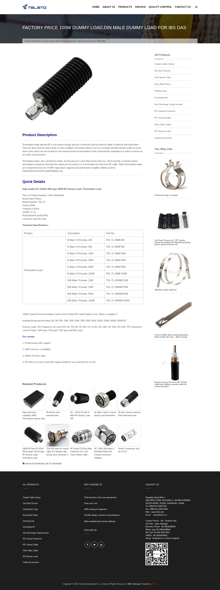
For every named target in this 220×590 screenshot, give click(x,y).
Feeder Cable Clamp (164, 64)
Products (125, 7)
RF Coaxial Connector (164, 111)
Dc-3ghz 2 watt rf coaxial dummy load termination (105, 414)
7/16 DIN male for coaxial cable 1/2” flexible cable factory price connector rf (57, 451)
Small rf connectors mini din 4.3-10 (128, 450)
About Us (109, 7)
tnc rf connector (53, 463)
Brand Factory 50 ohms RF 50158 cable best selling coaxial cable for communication (170, 384)
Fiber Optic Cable (162, 124)
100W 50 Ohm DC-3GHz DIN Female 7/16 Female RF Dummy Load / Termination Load (33, 453)
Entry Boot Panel (162, 84)
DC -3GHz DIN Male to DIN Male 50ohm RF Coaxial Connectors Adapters (104, 453)
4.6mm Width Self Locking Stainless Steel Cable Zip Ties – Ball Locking (171, 336)
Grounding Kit (160, 97)
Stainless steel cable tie (165, 290)
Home (96, 7)
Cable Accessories (163, 138)
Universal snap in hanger (166, 195)
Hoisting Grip (160, 91)
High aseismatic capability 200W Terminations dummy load (33, 415)
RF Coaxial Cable (162, 118)
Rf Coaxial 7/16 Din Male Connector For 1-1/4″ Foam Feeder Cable (81, 451)
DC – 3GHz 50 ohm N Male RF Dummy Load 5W (80, 415)
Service (140, 7)
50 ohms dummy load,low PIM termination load (129, 414)
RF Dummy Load (162, 131)
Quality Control (160, 7)
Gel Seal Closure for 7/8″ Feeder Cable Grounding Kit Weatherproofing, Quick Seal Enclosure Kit (172, 242)
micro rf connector (35, 463)
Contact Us (183, 7)
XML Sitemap (133, 584)
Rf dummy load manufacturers (53, 414)
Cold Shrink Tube (162, 77)
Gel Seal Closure (162, 70)
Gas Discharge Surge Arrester (168, 104)
